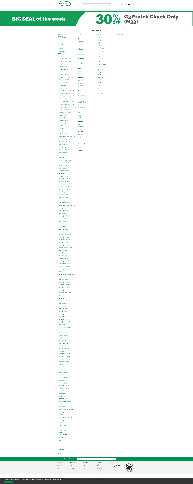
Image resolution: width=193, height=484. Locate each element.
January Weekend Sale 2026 (64, 66)
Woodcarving (80, 41)
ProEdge (80, 60)
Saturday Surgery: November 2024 (65, 131)
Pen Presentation (81, 85)
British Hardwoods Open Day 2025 (65, 122)
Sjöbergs (99, 75)
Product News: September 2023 (64, 197)
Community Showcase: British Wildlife (65, 245)
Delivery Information (62, 437)
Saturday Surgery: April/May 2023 (65, 234)
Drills (79, 52)
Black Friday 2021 (62, 354)
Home (59, 34)
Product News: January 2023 (64, 253)
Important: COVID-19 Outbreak (64, 383)
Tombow (99, 88)
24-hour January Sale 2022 (63, 346)
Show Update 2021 (62, 374)
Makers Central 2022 (62, 329)
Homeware (80, 92)
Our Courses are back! (63, 398)
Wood (79, 68)
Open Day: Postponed (63, 407)
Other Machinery (81, 54)
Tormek (99, 90)
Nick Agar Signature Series (103, 58)
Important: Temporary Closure (64, 404)
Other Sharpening (81, 63)
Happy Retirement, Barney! (63, 377)
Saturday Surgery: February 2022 (64, 343)
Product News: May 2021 (63, 375)
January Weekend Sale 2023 (64, 260)
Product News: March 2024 (63, 163)
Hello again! (61, 403)
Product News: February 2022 (64, 337)
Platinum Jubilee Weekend (63, 316)
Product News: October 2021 (64, 358)
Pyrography (81, 101)
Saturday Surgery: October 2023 (64, 199)
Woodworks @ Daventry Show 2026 (65, 61)
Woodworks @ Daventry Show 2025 (65, 112)
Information (61, 46)
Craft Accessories (81, 107)
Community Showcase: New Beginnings (66, 269)
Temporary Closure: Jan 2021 (64, 388)
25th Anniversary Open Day (63, 157)
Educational (80, 126)
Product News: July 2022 (63, 303)
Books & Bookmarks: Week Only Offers (65, 247)
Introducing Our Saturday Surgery (65, 362)
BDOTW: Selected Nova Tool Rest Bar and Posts (67, 107)
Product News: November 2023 (64, 184)
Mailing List (61, 432)
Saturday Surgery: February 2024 (64, 178)
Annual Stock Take (62, 364)
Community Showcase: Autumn (64, 290)
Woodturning (80, 39)
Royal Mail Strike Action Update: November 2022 (67, 274)
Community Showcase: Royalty (64, 321)
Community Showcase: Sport (64, 308)
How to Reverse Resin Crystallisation (65, 186)
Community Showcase (63, 51)
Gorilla (99, 50)
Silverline (99, 74)
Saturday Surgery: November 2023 (65, 194)
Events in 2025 (61, 125)
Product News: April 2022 (63, 324)
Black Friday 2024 (62, 128)
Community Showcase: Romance (65, 261)
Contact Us (61, 45)
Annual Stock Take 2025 (63, 98)
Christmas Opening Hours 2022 (64, 266)
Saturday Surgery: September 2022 (65, 292)
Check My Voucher (63, 43)
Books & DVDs (81, 95)
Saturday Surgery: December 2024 (65, 130)
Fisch (99, 43)
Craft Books (80, 137)
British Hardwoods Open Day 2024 (65, 179)
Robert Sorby (100, 71)
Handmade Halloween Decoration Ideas (66, 419)
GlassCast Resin (101, 48)
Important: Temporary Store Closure (65, 395)
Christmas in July (62, 369)
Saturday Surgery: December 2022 (65, 276)
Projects (80, 90)
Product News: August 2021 (63, 366)
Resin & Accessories (82, 136)
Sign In (124, 4)
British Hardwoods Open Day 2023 (65, 256)
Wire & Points (80, 104)
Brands (99, 34)
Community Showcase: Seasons (64, 210)
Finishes (79, 114)
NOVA (99, 59)
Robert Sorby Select (101, 72)
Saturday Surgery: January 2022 (64, 348)
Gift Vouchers (61, 440)
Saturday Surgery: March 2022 (64, 340)
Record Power (100, 69)
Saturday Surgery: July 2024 (64, 149)
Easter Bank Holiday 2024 (63, 165)
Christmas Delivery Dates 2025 (64, 74)
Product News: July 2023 (63, 213)
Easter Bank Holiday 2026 (63, 63)
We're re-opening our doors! (64, 399)
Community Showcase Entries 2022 (65, 263)
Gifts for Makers (81, 145)
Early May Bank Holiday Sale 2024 (65, 154)
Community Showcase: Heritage (64, 237)
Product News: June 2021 (63, 372)
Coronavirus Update (62, 406)
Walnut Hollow (100, 93)
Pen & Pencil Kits (81, 80)
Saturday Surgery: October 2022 (64, 287)
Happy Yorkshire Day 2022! (63, 301)
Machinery (80, 48)
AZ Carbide (100, 37)
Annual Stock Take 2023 (63, 200)
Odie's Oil (100, 61)
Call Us (93, 1)
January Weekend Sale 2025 (64, 123)
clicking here (59, 479)
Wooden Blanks (81, 105)
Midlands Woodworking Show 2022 (65, 345)
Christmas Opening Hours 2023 (64, 183)
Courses (80, 34)
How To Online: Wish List (63, 226)
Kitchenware (80, 93)
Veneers (79, 71)
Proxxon (99, 66)
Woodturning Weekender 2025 (64, 109)
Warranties (85, 469)
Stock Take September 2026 (64, 55)
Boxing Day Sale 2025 (62, 72)
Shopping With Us (62, 434)
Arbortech (100, 35)
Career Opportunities (62, 40)
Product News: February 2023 (64, 250)
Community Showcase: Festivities (64, 202)
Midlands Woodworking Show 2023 (65, 258)
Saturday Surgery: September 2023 (65, 208)
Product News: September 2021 (64, 361)
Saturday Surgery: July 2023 (64, 221)
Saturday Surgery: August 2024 (64, 147)
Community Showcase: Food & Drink (65, 223)
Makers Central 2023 (62, 244)
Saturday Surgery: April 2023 (64, 242)
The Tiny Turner (101, 83)
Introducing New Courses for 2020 (65, 412)
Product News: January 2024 (64, 175)
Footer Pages (61, 444)
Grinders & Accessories (82, 61)
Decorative (80, 117)
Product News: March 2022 (63, 330)
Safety (79, 124)
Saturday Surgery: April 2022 (64, 332)
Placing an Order (62, 435)
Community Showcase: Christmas (65, 282)
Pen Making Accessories (82, 83)
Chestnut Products (101, 38)
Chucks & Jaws (81, 51)
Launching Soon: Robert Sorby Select (65, 96)
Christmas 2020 (61, 390)
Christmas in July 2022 (62, 306)
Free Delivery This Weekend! (64, 115)
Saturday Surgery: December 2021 (65, 356)
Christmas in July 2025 (62, 430)
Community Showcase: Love (64, 314)
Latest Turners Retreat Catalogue (65, 401)
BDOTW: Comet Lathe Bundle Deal (65, 71)
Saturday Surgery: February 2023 (64, 255)
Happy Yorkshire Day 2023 (63, 211)
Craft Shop (80, 131)
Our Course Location (62, 37)
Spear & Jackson (101, 77)
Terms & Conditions (62, 451)
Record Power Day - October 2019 (65, 423)
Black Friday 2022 (62, 271)
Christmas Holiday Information (64, 411)
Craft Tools (80, 134)
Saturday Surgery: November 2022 (65, 281)
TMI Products (100, 87)
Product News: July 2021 (63, 367)
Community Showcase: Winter (64, 277)
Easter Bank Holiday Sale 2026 (64, 64)
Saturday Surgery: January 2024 (64, 181)
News (59, 53)
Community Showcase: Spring (64, 252)
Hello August (61, 427)
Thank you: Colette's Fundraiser (64, 232)
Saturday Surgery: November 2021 (65, 359)
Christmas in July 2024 (62, 146)
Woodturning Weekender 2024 (64, 142)
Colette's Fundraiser (62, 236)
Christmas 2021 (61, 351)
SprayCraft (100, 79)
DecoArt (99, 40)
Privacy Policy (61, 449)
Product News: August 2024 (64, 139)
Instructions (61, 48)
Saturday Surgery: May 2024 (64, 162)
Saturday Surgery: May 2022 (64, 322)
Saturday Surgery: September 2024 (65, 141)
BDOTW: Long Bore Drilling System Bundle (66, 99)
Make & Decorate (81, 143)
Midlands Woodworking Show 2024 (65, 176)
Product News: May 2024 (63, 152)
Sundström (100, 82)
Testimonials (61, 39)
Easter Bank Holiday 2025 (63, 114)
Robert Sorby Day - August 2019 (64, 425)
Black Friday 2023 (62, 187)
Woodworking (81, 42)
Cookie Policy (61, 447)
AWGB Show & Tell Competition (64, 385)
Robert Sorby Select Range (64, 88)
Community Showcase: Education (65, 300)
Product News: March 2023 (63, 240)
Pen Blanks (80, 73)
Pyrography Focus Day (63, 415)
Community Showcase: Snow (64, 191)
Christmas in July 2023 (62, 218)
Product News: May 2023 (63, 224)
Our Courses (102, 1)
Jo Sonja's (100, 53)
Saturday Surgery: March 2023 (64, 248)
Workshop (80, 121)
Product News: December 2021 (64, 350)
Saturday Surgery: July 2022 (64, 311)
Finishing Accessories (82, 115)
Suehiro (99, 80)
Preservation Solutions (102, 64)
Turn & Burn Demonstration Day (64, 319)
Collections (120, 34)
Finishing (80, 112)
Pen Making (81, 77)
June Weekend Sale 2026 (63, 58)
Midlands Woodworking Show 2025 (65, 120)
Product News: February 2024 (64, 170)
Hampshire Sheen (101, 51)
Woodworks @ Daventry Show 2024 (65, 160)
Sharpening (81, 58)
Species (79, 70)
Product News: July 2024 (63, 144)
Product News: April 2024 (63, 155)
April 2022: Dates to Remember (64, 327)
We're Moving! (61, 118)
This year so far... (61, 428)
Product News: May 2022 (63, 317)
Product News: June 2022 (63, 309)
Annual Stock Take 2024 (63, 133)
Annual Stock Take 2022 (63, 285)
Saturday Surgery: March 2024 (64, 171)
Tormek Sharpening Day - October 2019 (66, 417)
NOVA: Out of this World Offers (64, 289)
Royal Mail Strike (62, 298)
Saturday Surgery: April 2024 (64, 168)
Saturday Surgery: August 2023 (64, 215)
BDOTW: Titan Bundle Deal (63, 85)
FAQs (59, 442)
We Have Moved (62, 117)
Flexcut (99, 45)
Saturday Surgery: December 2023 (65, 189)
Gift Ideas (80, 142)
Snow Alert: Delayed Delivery (64, 391)
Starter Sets (80, 78)
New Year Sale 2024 (62, 173)
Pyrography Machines (82, 102)
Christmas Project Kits (82, 96)
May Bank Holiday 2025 (63, 110)
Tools (79, 38)
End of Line (81, 150)
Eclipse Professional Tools (102, 42)
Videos (60, 49)
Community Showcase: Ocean (64, 229)
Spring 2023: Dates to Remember (64, 239)
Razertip (99, 67)
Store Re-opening (62, 393)
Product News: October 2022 (64, 279)
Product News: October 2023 (64, 192)
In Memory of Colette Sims (63, 268)
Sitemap (97, 469)
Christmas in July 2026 (63, 56)
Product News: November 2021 (64, 353)
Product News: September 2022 (64, 284)
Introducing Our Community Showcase (66, 325)
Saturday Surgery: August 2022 (64, 305)
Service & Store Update (63, 382)
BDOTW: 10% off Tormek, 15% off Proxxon (66, 77)
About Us (60, 36)
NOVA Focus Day (62, 414)
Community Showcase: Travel (64, 216)
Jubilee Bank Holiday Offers (64, 313)
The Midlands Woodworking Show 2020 (66, 409)
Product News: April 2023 (63, 231)
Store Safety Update (62, 370)
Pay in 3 (60, 446)
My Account (59, 464)
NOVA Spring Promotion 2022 (64, 335)
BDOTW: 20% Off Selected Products (65, 69)
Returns (60, 439)
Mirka (99, 56)
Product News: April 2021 (63, 380)
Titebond (99, 85)
